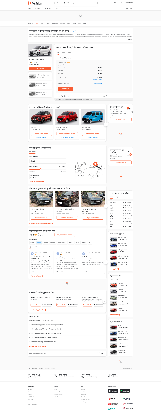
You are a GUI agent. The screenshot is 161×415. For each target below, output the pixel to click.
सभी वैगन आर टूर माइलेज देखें (35, 181)
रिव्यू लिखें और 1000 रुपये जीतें (64, 235)
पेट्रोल (63, 52)
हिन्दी (115, 2)
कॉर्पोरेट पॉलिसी (30, 399)
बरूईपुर (111, 216)
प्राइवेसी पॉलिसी (31, 397)
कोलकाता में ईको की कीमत (92, 134)
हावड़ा (111, 205)
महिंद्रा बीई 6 (120, 325)
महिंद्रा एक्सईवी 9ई (122, 337)
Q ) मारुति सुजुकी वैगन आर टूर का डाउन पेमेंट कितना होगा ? (42, 342)
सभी (58, 52)
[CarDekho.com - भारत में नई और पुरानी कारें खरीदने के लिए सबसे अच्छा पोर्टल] (35, 3)
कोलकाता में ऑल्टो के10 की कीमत (67, 134)
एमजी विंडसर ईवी (121, 350)
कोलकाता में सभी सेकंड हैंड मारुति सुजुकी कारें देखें (41, 223)
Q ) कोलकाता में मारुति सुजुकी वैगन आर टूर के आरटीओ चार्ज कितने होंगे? (45, 329)
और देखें (130, 39)
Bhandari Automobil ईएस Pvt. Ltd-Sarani (41, 297)
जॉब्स (29, 392)
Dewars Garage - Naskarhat (90, 297)
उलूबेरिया (111, 218)
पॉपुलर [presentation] (117, 197)
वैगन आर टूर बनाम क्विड (41, 137)
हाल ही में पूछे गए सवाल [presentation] (48, 320)
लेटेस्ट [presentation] (117, 279)
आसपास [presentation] (111, 197)
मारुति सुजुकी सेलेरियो (122, 262)
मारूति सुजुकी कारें (113, 269)
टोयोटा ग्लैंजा (120, 308)
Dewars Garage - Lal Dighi (63, 297)
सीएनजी (69, 52)
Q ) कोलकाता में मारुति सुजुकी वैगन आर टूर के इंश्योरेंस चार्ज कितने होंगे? (45, 333)
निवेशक (29, 402)
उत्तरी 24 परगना (113, 202)
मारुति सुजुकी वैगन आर (122, 250)
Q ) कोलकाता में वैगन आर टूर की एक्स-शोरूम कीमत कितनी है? (43, 337)
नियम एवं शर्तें (30, 394)
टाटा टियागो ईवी (121, 295)
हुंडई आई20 (120, 289)
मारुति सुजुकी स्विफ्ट (122, 243)
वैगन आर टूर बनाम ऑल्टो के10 (67, 137)
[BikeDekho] (113, 399)
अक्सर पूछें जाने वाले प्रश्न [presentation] (34, 320)
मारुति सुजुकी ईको (86, 127)
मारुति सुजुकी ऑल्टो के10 (62, 127)
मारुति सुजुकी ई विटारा (122, 331)
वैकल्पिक (60, 73)
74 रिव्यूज (35, 62)
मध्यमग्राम (112, 210)
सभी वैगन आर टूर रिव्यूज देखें (35, 276)
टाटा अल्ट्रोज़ (121, 302)
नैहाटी (111, 221)
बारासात (111, 213)
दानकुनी (111, 208)
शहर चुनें (130, 8)
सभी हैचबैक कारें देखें (114, 314)
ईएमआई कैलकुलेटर (98, 83)
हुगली (111, 226)
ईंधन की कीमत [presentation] (32, 151)
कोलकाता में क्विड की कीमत (41, 134)
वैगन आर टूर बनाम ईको (93, 137)
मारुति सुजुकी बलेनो (122, 237)
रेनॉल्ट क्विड (33, 127)
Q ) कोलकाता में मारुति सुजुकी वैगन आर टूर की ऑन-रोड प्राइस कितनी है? (46, 325)
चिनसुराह (111, 224)
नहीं (102, 353)
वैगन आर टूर (30, 23)
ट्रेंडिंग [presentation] (111, 279)
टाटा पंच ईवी (120, 344)
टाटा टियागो (120, 283)
